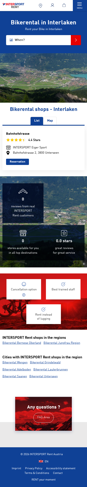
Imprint (16, 468)
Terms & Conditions (36, 473)
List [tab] (36, 120)
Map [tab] (50, 120)
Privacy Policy (33, 468)
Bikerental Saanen (14, 376)
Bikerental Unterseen (43, 376)
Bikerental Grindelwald (45, 362)
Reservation (17, 161)
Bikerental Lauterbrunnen (50, 369)
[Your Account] (53, 5)
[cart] (65, 5)
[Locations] (41, 5)
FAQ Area (43, 417)
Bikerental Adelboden (16, 369)
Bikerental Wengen (15, 362)
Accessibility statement (60, 468)
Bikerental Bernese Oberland (21, 343)
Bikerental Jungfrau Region (62, 343)
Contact (58, 473)
